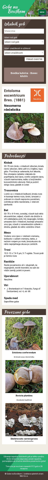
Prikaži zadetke (34, 59)
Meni (42, 12)
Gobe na (13, 9)
